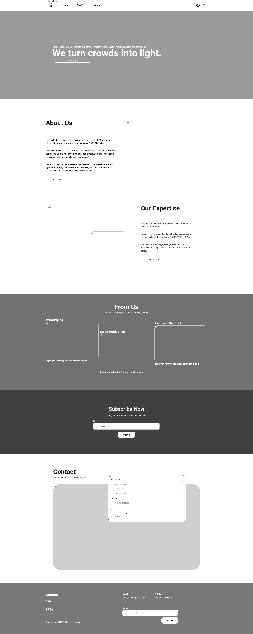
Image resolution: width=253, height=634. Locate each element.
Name (125, 608)
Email (95, 421)
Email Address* (117, 489)
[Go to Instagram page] (203, 5)
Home (65, 5)
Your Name (115, 480)
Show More (153, 259)
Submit (126, 435)
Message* (115, 498)
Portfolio (81, 5)
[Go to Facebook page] (199, 5)
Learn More (58, 179)
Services (98, 5)
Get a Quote (72, 61)
